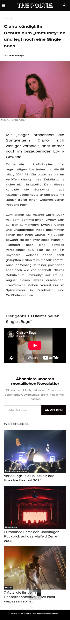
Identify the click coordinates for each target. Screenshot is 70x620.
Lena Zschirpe (16, 55)
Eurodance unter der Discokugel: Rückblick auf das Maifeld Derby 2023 (31, 536)
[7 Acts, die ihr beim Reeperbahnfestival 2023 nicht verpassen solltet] (35, 568)
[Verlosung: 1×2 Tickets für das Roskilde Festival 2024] (35, 451)
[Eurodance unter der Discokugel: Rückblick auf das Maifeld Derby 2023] (35, 507)
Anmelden (54, 410)
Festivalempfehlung (16, 471)
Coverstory (11, 527)
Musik (7, 18)
